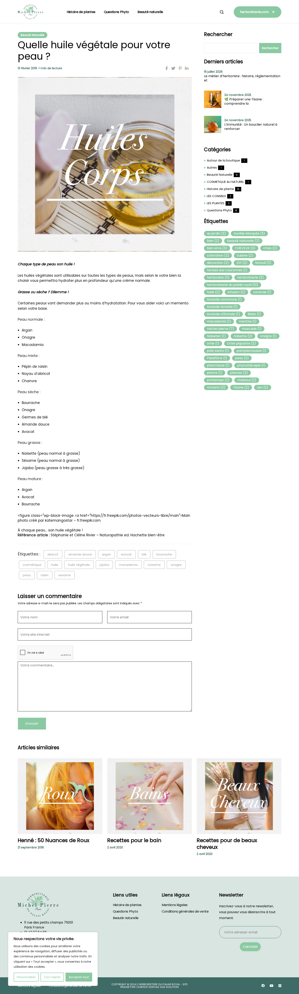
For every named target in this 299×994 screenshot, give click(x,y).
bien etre (217, 248)
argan (106, 554)
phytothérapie (251, 365)
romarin (216, 387)
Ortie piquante (241, 343)
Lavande (262, 292)
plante (214, 372)
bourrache (164, 554)
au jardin (216, 233)
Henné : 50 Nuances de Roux (53, 840)
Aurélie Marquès (249, 233)
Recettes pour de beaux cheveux (227, 844)
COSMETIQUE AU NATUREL (225, 182)
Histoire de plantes (81, 12)
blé (144, 554)
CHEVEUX (245, 248)
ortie (213, 343)
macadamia (128, 565)
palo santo (218, 350)
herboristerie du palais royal (232, 284)
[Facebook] (166, 68)
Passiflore (217, 358)
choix (270, 248)
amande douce (80, 554)
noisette (154, 565)
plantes (239, 372)
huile (54, 565)
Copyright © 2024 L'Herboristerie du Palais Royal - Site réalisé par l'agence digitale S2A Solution (149, 985)
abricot (52, 554)
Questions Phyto (116, 12)
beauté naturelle (243, 240)
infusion (236, 292)
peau (27, 575)
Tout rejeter (52, 977)
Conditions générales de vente (185, 911)
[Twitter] (173, 68)
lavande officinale (223, 314)
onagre (176, 565)
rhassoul (246, 380)
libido (254, 314)
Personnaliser (26, 977)
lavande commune (224, 299)
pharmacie (218, 365)
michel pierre (220, 328)
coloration (218, 255)
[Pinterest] (180, 68)
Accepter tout (79, 977)
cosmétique (32, 565)
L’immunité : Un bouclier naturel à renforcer (250, 126)
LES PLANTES (215, 203)
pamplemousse (251, 350)
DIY (242, 262)
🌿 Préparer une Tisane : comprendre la (243, 101)
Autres (212, 167)
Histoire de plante (220, 189)
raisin (44, 575)
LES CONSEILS (216, 196)
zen (262, 387)
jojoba (104, 565)
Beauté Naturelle (32, 35)
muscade (252, 328)
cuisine (245, 255)
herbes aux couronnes (227, 270)
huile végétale (79, 565)
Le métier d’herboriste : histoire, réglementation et (242, 78)
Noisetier (216, 336)
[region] (53, 959)
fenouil (263, 262)
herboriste (218, 277)
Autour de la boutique (223, 160)
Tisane (241, 387)
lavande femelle (222, 306)
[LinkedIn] (187, 68)
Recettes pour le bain (134, 840)
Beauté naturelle (150, 12)
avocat (126, 554)
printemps (218, 380)
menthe (247, 321)
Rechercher (218, 34)
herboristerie (250, 277)
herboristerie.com (254, 12)
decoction (218, 262)
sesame (64, 575)
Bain (213, 240)
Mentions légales (175, 905)
